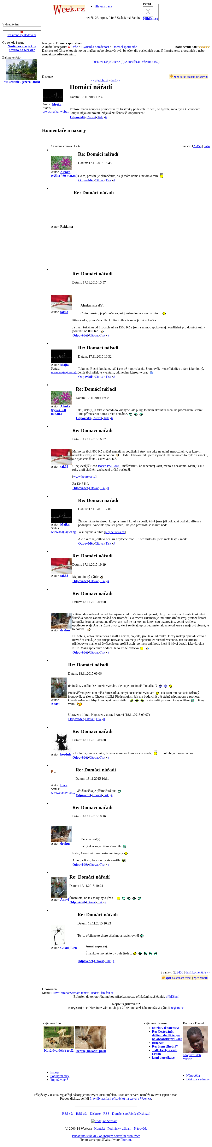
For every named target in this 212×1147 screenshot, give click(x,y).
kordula (65, 754)
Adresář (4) (132, 61)
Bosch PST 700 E (110, 466)
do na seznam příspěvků (191, 76)
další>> (115, 80)
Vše (75, 47)
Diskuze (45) (101, 61)
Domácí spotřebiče (124, 47)
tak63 (64, 312)
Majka (56, 104)
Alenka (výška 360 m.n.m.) (64, 173)
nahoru (201, 977)
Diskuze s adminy (198, 1079)
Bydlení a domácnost (95, 47)
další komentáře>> (198, 972)
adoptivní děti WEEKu (192, 1057)
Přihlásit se (106, 993)
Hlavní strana (103, 6)
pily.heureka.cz (115, 532)
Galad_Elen (68, 947)
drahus (65, 630)
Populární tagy (59, 1076)
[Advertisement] (21, 153)
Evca (63, 785)
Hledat (93, 993)
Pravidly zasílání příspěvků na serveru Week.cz (120, 1098)
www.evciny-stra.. (63, 792)
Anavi (55, 703)
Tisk (100, 117)
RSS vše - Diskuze (88, 1113)
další (207, 146)
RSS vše (67, 1113)
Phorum (125, 1139)
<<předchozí (99, 80)
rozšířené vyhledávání (21, 35)
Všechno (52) (150, 61)
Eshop (54, 1072)
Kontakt (99, 1128)
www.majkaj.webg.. (56, 111)
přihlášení (172, 996)
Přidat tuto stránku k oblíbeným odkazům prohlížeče (106, 1136)
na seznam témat (178, 977)
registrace (177, 1007)
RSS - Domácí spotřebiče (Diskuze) (126, 1113)
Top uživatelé (59, 1079)
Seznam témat (79, 993)
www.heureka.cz (84, 476)
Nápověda (193, 1075)
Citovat (91, 117)
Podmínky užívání (119, 1128)
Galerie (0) (117, 61)
